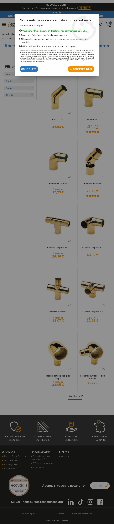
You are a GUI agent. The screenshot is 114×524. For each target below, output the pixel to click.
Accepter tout (82, 69)
